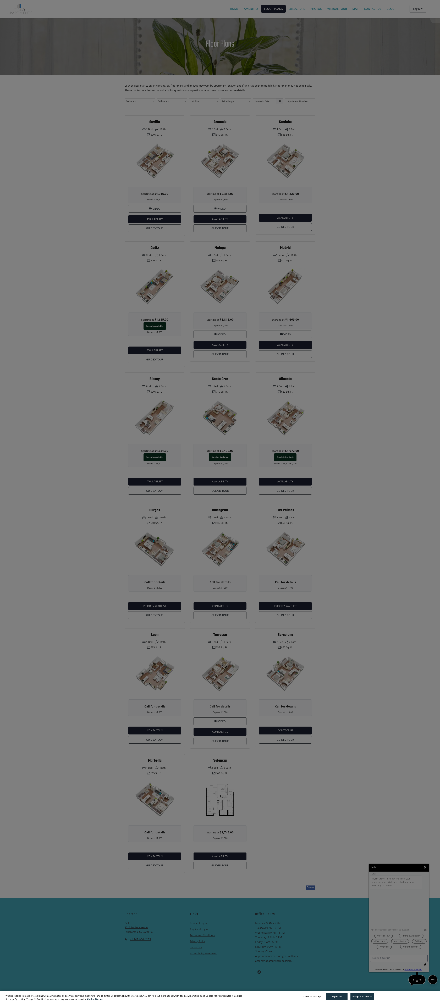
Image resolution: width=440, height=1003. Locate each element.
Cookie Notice (95, 999)
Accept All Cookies (362, 996)
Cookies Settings (312, 996)
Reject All (337, 996)
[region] (220, 997)
